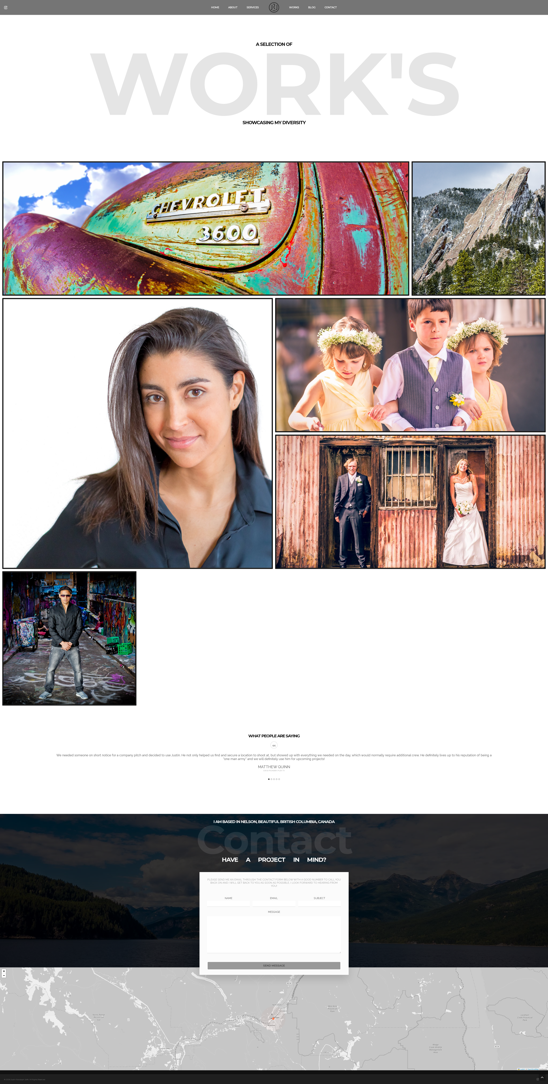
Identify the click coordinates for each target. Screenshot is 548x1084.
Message (274, 911)
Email (274, 898)
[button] (274, 1019)
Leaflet (522, 1069)
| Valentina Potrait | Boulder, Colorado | (137, 433)
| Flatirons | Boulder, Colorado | (479, 228)
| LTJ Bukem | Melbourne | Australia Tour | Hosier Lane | (69, 638)
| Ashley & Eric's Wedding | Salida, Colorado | (410, 365)
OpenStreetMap (533, 1069)
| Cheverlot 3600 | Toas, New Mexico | (205, 229)
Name (228, 898)
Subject (319, 898)
